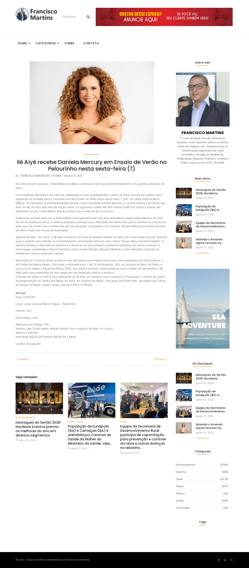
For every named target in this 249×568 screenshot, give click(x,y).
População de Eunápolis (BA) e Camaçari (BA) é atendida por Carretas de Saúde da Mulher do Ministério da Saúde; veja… (90, 435)
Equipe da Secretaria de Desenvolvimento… (211, 224)
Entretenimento (26, 417)
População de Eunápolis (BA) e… (208, 208)
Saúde (79, 421)
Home (22, 43)
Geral (71, 421)
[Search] (88, 17)
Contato (91, 43)
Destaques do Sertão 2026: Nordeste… (211, 191)
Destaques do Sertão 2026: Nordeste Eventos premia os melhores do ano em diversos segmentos (38, 428)
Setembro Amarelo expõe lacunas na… (209, 241)
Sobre (70, 43)
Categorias (46, 43)
